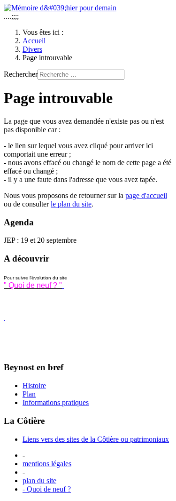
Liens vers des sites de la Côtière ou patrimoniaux (96, 439)
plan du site (39, 481)
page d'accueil (146, 195)
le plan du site (71, 204)
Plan (29, 394)
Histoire (34, 386)
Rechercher (21, 74)
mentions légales (47, 464)
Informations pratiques (56, 402)
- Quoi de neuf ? (47, 489)
